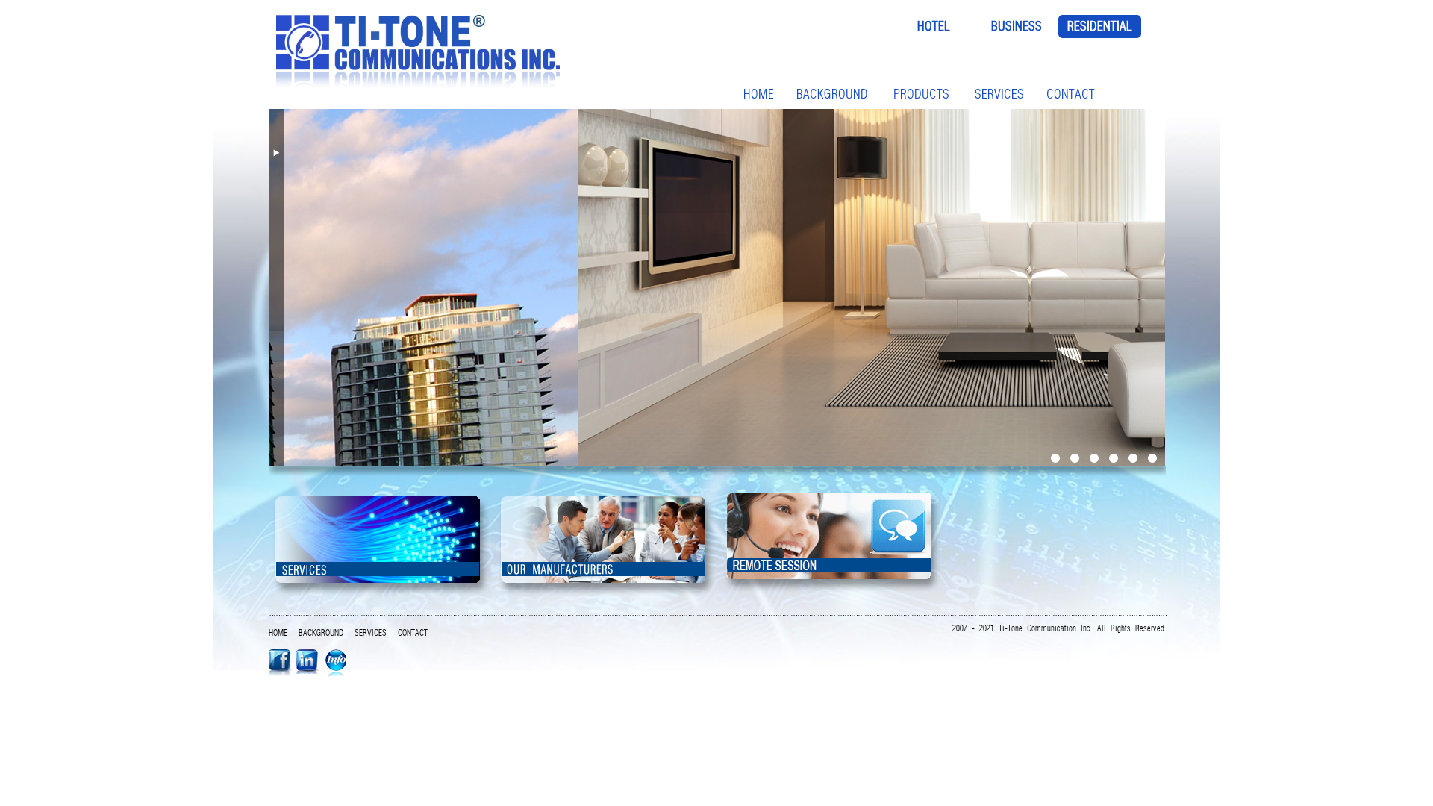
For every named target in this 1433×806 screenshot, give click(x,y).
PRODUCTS (921, 94)
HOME (758, 94)
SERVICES (999, 94)
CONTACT (1070, 94)
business (1016, 26)
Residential (1099, 26)
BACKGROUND (832, 94)
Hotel (933, 26)
